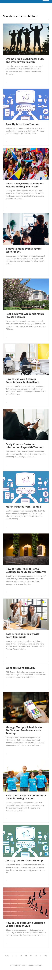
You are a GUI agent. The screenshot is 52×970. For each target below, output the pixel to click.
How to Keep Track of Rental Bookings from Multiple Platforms (26, 570)
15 (21, 955)
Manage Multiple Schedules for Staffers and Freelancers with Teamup (24, 730)
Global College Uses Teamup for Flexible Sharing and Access (25, 185)
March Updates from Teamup (23, 506)
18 (36, 955)
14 (16, 955)
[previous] (12, 955)
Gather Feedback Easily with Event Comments (23, 635)
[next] (40, 955)
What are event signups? (20, 667)
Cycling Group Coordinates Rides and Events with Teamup (25, 60)
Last (45, 955)
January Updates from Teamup (24, 860)
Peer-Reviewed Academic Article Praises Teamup (25, 315)
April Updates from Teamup (22, 124)
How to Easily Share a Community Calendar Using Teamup (26, 797)
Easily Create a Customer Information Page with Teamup (24, 446)
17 (31, 955)
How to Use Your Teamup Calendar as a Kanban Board (22, 380)
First (7, 955)
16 (26, 955)
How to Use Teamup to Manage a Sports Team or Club (25, 924)
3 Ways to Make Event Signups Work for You (24, 250)
